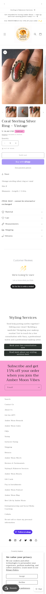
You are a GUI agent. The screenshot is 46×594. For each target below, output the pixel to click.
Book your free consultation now (23, 346)
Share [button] (6, 174)
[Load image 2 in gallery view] (23, 112)
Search (7, 399)
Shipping (4, 135)
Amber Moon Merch (13, 457)
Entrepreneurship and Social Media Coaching (19, 507)
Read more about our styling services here (23, 353)
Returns (8, 452)
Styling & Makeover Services (17, 468)
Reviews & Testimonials (15, 463)
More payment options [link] (23, 168)
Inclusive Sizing (11, 441)
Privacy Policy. (12, 570)
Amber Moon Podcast (14, 489)
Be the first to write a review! (23, 286)
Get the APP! (10, 415)
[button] (4, 34)
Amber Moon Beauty (13, 473)
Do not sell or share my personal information (18, 521)
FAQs (7, 431)
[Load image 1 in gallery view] (11, 112)
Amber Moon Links (13, 425)
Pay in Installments (13, 484)
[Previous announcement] (4, 3)
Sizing (7, 436)
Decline (22, 582)
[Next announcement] (41, 3)
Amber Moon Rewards (14, 420)
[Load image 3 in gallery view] (34, 112)
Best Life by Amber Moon (15, 500)
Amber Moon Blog (12, 495)
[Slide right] (43, 112)
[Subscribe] (38, 387)
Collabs (8, 514)
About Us (9, 409)
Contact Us (9, 404)
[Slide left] (2, 112)
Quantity (5, 138)
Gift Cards (9, 479)
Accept (22, 576)
